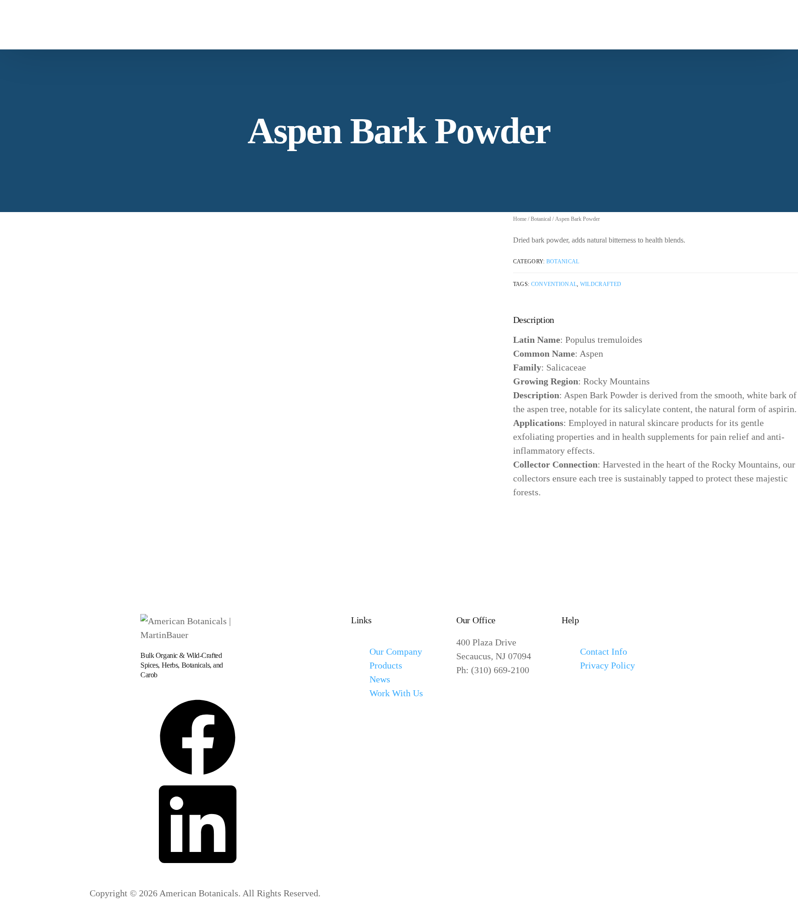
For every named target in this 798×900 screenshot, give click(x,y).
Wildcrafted (600, 284)
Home (519, 219)
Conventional (554, 284)
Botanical (541, 219)
